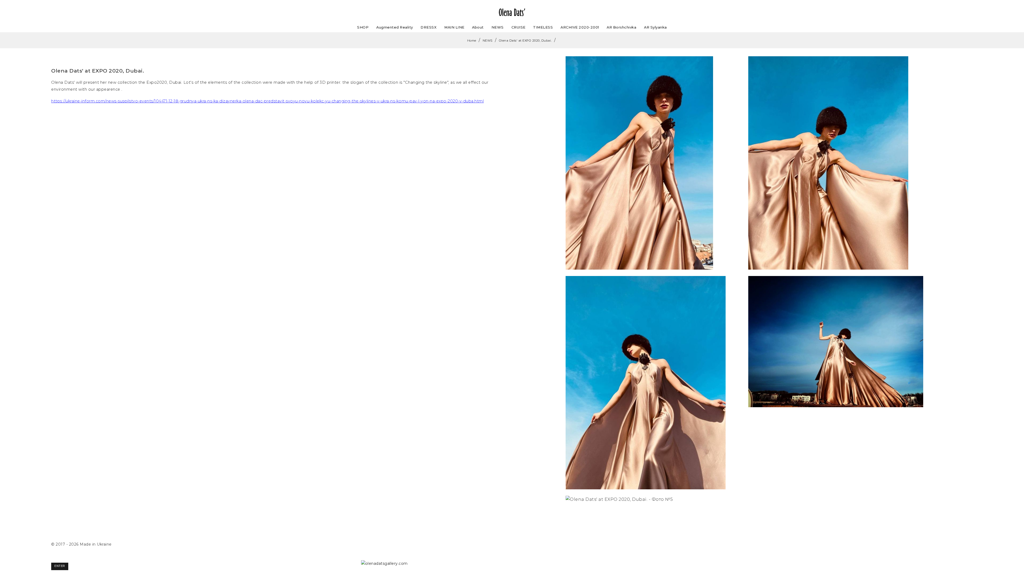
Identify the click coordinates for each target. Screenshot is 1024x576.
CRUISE (518, 27)
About (478, 27)
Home (471, 40)
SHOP (363, 27)
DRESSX (429, 27)
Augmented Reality (394, 27)
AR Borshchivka (621, 27)
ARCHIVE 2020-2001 (580, 27)
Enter (59, 565)
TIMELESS (543, 27)
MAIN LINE (454, 27)
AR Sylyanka (655, 27)
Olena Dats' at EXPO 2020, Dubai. (525, 40)
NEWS (497, 27)
